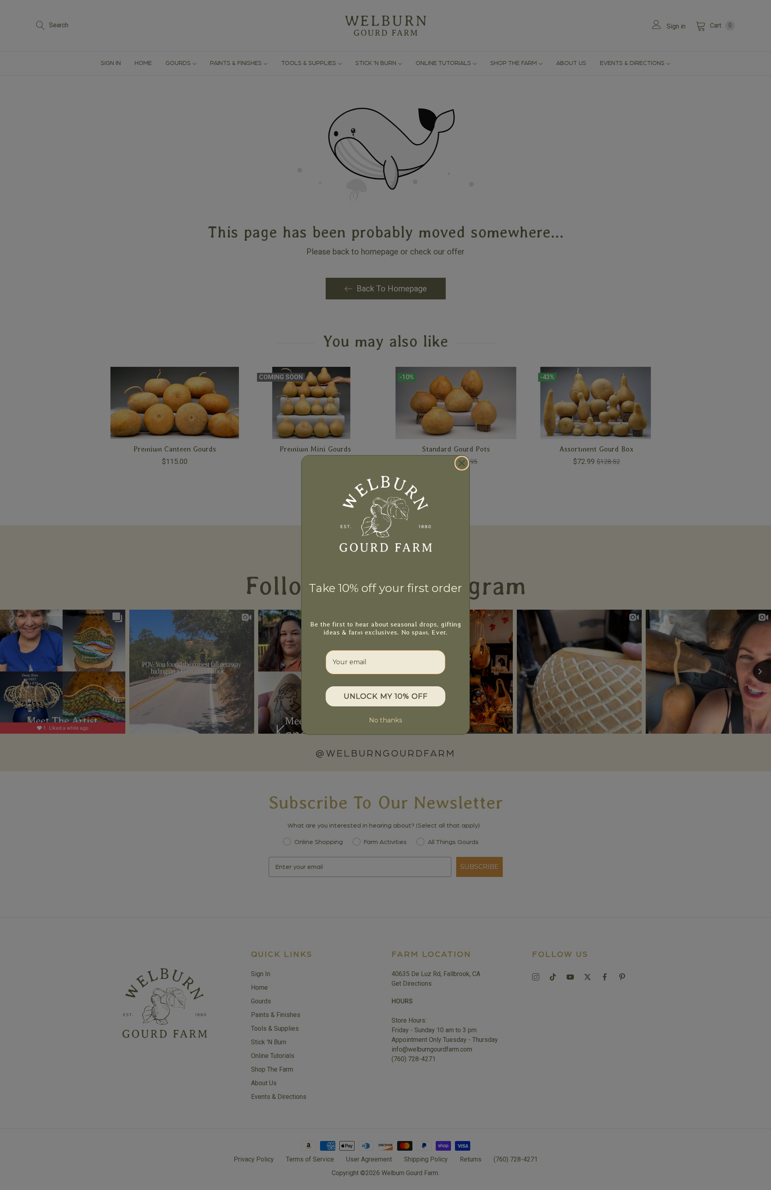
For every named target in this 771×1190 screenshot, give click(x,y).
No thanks (385, 720)
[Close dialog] (461, 463)
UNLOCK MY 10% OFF (386, 696)
